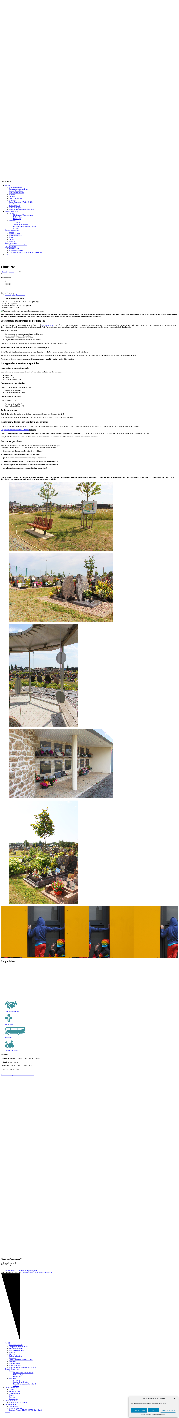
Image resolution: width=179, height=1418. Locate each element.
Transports (12, 200)
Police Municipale (15, 207)
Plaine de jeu (13, 241)
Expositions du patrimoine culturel (24, 226)
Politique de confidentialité (158, 1414)
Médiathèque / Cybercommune (23, 215)
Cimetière (12, 196)
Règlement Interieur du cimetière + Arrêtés (15, 430)
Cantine (11, 232)
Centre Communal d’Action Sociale (21, 202)
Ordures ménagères (15, 198)
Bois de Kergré (18, 217)
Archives (16, 228)
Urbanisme (12, 204)
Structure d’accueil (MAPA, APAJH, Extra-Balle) (25, 1410)
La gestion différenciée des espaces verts (22, 209)
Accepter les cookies (139, 1410)
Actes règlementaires (16, 191)
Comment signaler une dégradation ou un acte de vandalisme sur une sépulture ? (31, 464)
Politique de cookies (146, 1414)
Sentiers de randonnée (20, 224)
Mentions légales (28, 1272)
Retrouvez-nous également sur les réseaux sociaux (17, 1075)
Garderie (12, 239)
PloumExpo (17, 219)
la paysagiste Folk (47, 325)
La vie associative (11, 243)
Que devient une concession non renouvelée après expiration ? (24, 458)
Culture (11, 213)
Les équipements (10, 247)
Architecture (17, 222)
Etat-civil (12, 194)
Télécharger (32, 430)
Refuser (153, 1410)
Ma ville (7, 185)
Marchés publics (14, 206)
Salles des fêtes (14, 248)
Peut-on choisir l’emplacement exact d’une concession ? (22, 454)
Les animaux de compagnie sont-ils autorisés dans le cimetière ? (25, 468)
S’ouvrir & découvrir (12, 211)
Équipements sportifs (16, 250)
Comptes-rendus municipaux (18, 189)
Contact (7, 254)
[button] (175, 1398)
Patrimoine (12, 221)
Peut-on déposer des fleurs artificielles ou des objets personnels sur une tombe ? (30, 461)
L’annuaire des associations (18, 245)
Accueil (4, 272)
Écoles (11, 237)
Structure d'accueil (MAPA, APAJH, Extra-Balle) (25, 252)
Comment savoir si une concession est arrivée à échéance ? (23, 451)
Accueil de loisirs (14, 234)
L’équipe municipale (15, 187)
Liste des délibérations (16, 193)
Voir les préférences (168, 1410)
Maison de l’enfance (15, 235)
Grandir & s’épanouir (12, 230)
